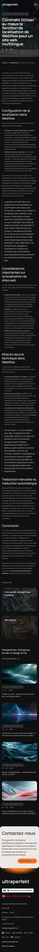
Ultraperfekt (10, 4)
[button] (35, 4)
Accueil (4, 63)
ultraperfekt (15, 881)
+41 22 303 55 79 (8, 924)
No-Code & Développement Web (15, 14)
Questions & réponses (10, 942)
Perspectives (14, 63)
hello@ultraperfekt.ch (10, 928)
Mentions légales (8, 946)
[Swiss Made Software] (16, 896)
